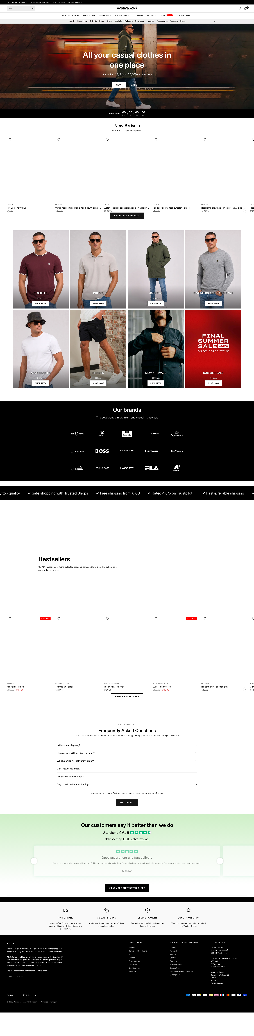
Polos (101, 21)
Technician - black (64, 686)
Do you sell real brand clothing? (73, 784)
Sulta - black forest (162, 686)
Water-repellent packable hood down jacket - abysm (78, 207)
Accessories (121, 15)
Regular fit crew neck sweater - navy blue (221, 207)
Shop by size (183, 15)
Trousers (174, 21)
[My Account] (240, 8)
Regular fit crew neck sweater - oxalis (171, 207)
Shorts (109, 21)
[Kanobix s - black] (30, 647)
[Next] (245, 210)
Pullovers (128, 21)
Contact (132, 958)
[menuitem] (71, 16)
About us (132, 947)
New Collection (70, 15)
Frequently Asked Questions (181, 971)
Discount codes (176, 968)
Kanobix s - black (15, 686)
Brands (151, 15)
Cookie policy (134, 968)
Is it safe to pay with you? (70, 776)
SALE (163, 15)
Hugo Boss (11, 683)
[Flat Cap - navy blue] (30, 168)
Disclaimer (133, 964)
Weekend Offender (62, 683)
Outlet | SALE (175, 975)
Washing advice (176, 964)
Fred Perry (205, 683)
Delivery (173, 947)
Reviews (132, 971)
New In (72, 21)
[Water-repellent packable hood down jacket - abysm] (78, 168)
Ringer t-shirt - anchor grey (214, 686)
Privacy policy (134, 961)
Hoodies (150, 21)
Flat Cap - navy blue (16, 207)
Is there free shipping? (68, 745)
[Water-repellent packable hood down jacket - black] (127, 168)
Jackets (118, 21)
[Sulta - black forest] (176, 647)
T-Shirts (93, 21)
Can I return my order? (68, 768)
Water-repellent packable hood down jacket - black (127, 207)
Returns (173, 954)
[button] (119, 85)
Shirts (182, 21)
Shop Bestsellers (127, 696)
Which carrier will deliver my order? (75, 761)
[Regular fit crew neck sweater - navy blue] (224, 168)
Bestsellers (89, 15)
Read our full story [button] (15, 976)
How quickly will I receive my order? (76, 753)
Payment (173, 951)
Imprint (132, 954)
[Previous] (9, 210)
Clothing (104, 15)
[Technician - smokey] (127, 647)
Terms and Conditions (138, 951)
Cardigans (139, 21)
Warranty (173, 961)
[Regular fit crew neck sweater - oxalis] (176, 168)
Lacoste (10, 204)
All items (138, 15)
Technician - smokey (114, 686)
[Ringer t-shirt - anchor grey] (224, 647)
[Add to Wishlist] (10, 140)
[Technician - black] (78, 647)
